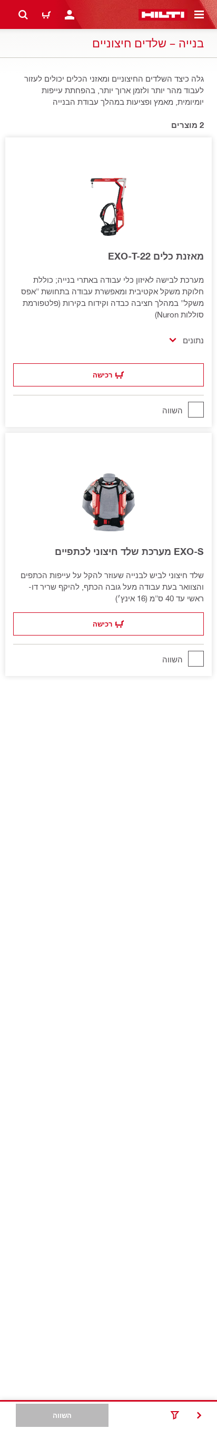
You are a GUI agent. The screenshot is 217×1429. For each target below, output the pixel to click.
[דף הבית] (163, 15)
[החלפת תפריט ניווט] (199, 14)
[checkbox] (108, 409)
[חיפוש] (23, 14)
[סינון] (174, 1415)
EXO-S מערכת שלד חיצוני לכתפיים (129, 551)
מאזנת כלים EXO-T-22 (156, 256)
